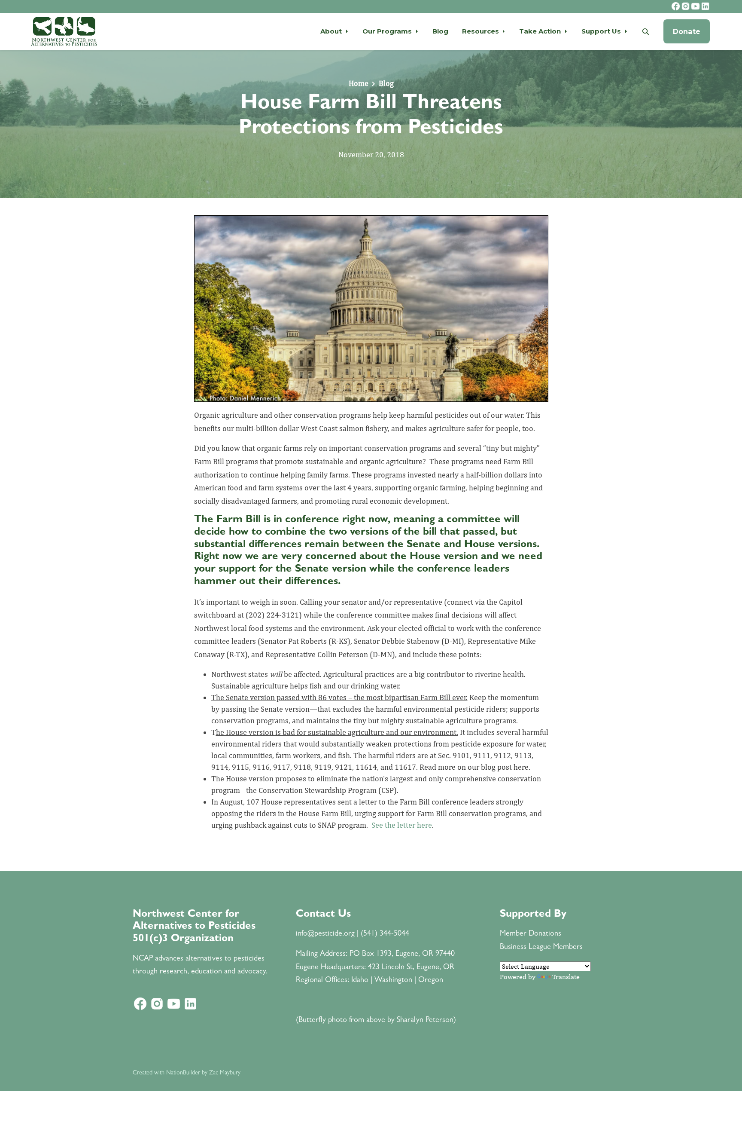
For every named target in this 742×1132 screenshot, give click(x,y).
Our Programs (388, 31)
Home (358, 83)
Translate (566, 977)
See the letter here (401, 824)
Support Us (602, 31)
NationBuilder (183, 1073)
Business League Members (541, 947)
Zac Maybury (224, 1073)
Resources (481, 31)
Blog (440, 31)
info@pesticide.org (325, 934)
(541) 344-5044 (385, 934)
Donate (686, 31)
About (332, 31)
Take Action (541, 31)
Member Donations (530, 934)
